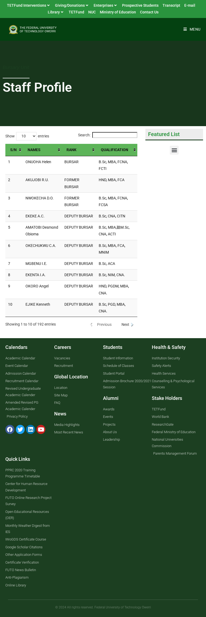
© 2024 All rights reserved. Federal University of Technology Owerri (103, 607)
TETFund (76, 12)
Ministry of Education (118, 12)
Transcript (171, 5)
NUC (92, 12)
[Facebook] (9, 429)
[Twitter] (20, 429)
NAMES (34, 150)
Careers (62, 347)
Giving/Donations (70, 5)
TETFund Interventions (26, 5)
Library (54, 12)
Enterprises (103, 5)
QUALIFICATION (114, 150)
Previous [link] (104, 324)
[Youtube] (41, 429)
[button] (174, 150)
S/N (13, 150)
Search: (84, 135)
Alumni (111, 398)
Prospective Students (140, 5)
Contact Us (149, 12)
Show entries (27, 136)
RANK (72, 150)
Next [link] (125, 324)
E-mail (189, 5)
